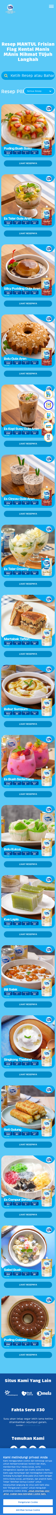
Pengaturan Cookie (28, 1502)
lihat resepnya (28, 163)
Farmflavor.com (32, 1425)
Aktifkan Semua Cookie (28, 1510)
